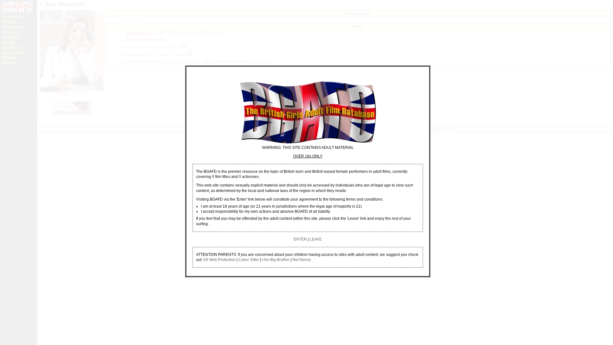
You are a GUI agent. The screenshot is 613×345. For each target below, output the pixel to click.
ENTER (300, 239)
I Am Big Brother (276, 259)
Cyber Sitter (248, 259)
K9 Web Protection (219, 259)
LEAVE (316, 239)
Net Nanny (301, 259)
